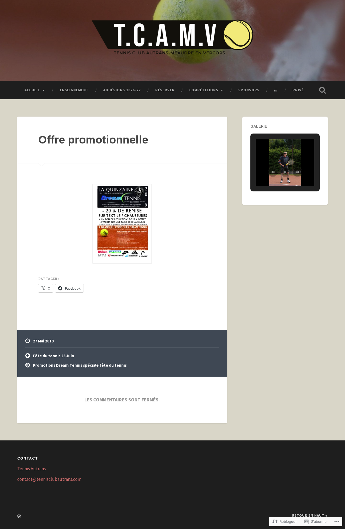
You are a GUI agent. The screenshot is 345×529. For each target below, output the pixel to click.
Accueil (32, 89)
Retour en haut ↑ (310, 515)
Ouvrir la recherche (322, 90)
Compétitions (203, 89)
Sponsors (249, 89)
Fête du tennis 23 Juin (53, 355)
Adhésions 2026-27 (122, 89)
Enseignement (74, 89)
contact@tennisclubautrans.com (49, 479)
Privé (298, 89)
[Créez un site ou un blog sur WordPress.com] (19, 516)
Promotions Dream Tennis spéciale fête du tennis (80, 365)
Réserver (165, 89)
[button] (273, 172)
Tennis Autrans (31, 469)
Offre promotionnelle (93, 140)
